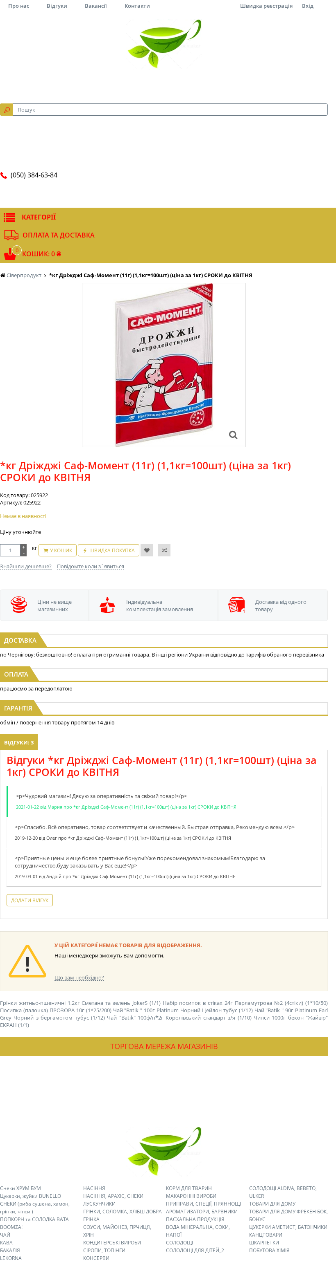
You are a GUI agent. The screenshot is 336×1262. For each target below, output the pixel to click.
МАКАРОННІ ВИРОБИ (191, 1196)
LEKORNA (11, 1258)
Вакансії (96, 5)
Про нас (18, 5)
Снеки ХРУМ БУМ (20, 1188)
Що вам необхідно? (79, 977)
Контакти (137, 5)
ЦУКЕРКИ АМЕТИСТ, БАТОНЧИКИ (288, 1227)
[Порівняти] (164, 550)
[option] (163, 365)
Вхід (307, 5)
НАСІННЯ (94, 1188)
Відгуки (57, 5)
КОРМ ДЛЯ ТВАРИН (189, 1188)
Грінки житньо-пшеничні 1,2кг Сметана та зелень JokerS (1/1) (80, 1002)
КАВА (6, 1242)
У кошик (61, 550)
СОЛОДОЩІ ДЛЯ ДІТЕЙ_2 (195, 1250)
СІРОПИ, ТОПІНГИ (104, 1250)
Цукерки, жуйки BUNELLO (30, 1196)
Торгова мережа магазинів (164, 1046)
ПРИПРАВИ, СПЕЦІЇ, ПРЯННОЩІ (203, 1203)
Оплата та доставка (59, 235)
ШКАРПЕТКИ (264, 1242)
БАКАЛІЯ (10, 1250)
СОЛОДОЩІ (179, 1242)
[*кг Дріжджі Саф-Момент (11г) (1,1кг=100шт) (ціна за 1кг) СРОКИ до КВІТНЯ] (233, 434)
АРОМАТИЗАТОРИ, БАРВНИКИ (202, 1211)
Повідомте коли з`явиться (90, 566)
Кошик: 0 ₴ (41, 254)
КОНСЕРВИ (96, 1258)
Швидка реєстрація (266, 5)
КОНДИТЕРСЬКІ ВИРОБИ (112, 1242)
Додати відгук (29, 900)
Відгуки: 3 (19, 742)
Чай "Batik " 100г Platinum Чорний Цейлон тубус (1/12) (183, 1010)
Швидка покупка (112, 550)
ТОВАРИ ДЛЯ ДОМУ (272, 1203)
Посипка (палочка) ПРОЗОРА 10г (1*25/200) (55, 1010)
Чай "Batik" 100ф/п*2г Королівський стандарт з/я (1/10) (179, 1017)
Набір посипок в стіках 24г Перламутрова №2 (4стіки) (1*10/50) (245, 1002)
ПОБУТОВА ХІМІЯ (269, 1250)
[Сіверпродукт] (164, 44)
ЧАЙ (5, 1234)
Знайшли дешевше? (26, 566)
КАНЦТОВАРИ (265, 1234)
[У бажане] (147, 550)
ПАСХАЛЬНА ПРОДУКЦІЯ (195, 1219)
